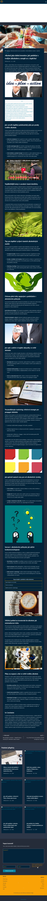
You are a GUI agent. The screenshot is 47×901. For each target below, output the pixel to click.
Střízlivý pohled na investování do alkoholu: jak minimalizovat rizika (19, 116)
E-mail (19, 866)
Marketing (5, 879)
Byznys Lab (8, 61)
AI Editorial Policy (23, 899)
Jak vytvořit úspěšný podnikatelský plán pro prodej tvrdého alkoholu (19, 103)
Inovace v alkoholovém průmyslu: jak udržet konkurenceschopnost (18, 114)
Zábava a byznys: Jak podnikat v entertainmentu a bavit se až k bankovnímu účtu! (11, 769)
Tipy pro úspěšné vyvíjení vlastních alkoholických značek (17, 106)
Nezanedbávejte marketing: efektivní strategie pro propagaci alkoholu (19, 111)
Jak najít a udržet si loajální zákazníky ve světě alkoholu (16, 110)
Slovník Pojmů (4, 884)
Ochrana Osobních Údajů (28, 892)
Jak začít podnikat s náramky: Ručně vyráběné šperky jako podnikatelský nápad (10, 825)
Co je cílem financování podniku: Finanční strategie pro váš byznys (35, 737)
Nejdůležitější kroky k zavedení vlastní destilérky (15, 105)
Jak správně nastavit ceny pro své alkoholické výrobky (16, 113)
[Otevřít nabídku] (46, 2)
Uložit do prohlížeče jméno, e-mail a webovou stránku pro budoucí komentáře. (38, 865)
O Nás (42, 886)
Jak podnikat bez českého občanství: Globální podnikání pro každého (35, 825)
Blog (43, 883)
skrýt (22, 101)
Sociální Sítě (4, 888)
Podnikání (5, 881)
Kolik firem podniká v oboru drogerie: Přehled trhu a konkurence (33, 769)
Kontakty (42, 888)
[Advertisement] (23, 13)
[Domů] (5, 50)
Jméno (5, 866)
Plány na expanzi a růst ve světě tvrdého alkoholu (15, 118)
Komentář (5, 850)
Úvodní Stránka (42, 880)
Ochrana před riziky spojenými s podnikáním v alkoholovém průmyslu (19, 108)
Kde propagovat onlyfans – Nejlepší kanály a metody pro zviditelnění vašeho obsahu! (12, 737)
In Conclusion (8, 119)
